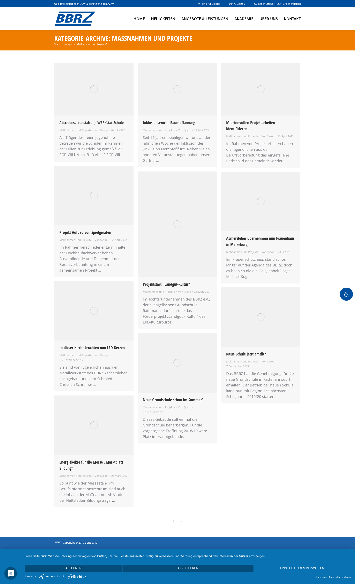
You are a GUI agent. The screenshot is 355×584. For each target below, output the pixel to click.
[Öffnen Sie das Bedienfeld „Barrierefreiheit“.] (346, 294)
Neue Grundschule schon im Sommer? (173, 399)
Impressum (321, 577)
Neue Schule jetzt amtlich (246, 354)
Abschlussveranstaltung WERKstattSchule (91, 122)
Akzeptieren (188, 568)
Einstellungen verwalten (302, 568)
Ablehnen (73, 568)
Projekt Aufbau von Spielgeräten (85, 232)
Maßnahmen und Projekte (75, 130)
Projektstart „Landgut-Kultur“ (166, 284)
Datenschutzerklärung (340, 577)
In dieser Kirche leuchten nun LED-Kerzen (92, 347)
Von (101, 130)
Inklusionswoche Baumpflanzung (169, 122)
